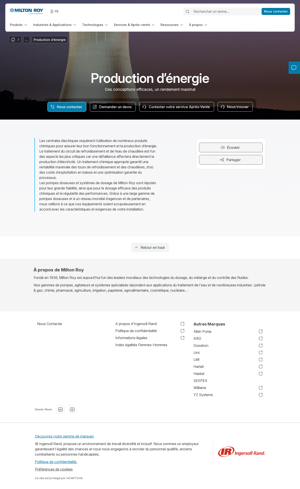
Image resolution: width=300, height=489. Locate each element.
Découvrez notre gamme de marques (64, 436)
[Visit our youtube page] (72, 409)
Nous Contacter (49, 324)
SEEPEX (200, 380)
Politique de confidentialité (56, 462)
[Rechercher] (188, 11)
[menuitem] (19, 24)
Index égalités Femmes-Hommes (141, 345)
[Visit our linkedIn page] (60, 409)
